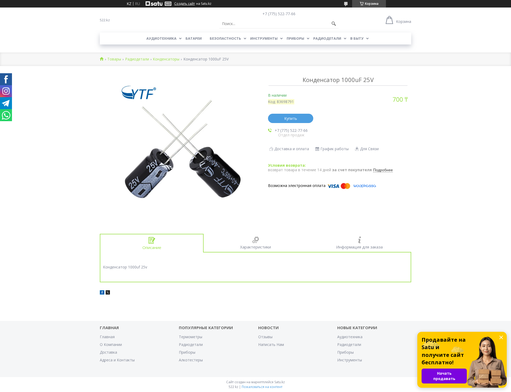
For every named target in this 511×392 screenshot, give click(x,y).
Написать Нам (271, 344)
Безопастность (225, 38)
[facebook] (102, 293)
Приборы (295, 38)
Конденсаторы (166, 59)
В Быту (357, 38)
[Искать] (333, 23)
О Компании (111, 344)
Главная (107, 336)
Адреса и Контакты (117, 359)
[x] (108, 293)
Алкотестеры (191, 359)
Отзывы (265, 336)
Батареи (194, 38)
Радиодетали (327, 38)
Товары (114, 59)
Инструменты (264, 38)
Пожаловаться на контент (262, 387)
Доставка (108, 352)
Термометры (190, 336)
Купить (290, 118)
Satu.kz (279, 382)
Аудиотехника (161, 38)
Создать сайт (184, 4)
